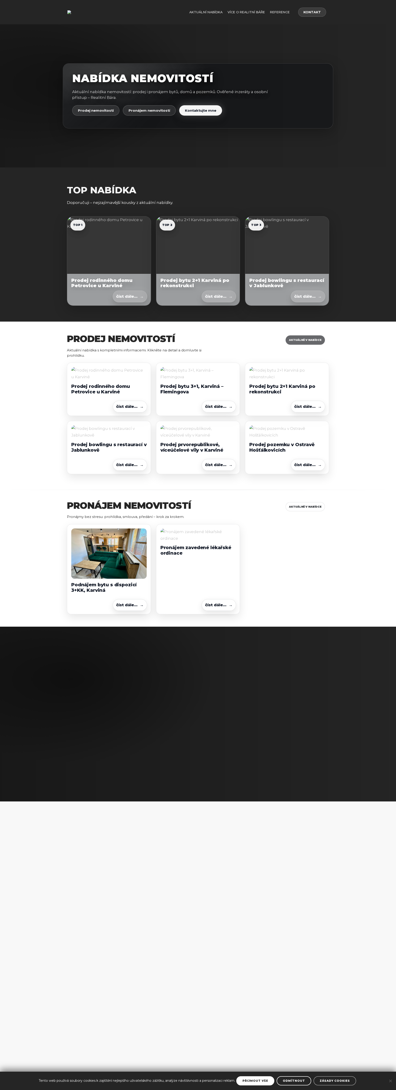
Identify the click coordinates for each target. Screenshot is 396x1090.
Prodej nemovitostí (96, 110)
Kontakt (312, 12)
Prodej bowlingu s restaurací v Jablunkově (286, 283)
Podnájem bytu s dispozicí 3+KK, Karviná (104, 587)
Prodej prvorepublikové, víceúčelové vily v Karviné (191, 447)
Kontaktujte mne (200, 110)
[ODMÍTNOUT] (390, 1081)
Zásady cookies (335, 1080)
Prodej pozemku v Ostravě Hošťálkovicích (281, 447)
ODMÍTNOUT (294, 1080)
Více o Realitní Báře (246, 12)
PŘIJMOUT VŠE (255, 1080)
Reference (280, 12)
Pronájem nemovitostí (149, 110)
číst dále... (127, 296)
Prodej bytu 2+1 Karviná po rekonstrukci (194, 283)
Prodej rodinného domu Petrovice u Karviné (101, 283)
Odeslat (301, 755)
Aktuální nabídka (206, 12)
